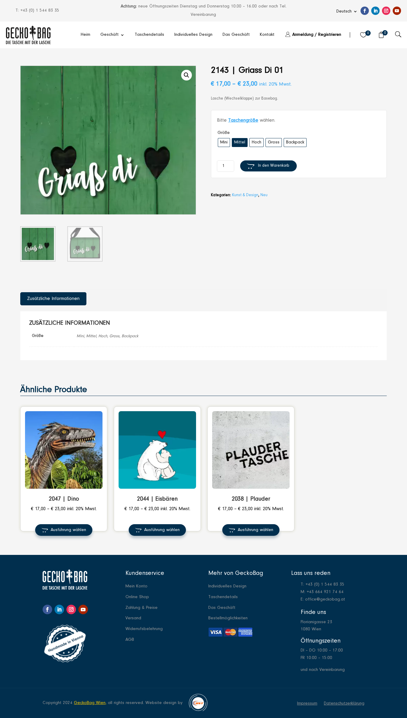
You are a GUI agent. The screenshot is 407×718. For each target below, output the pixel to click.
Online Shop (137, 597)
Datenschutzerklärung (344, 704)
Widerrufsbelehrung (144, 629)
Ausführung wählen (68, 530)
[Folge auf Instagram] (386, 11)
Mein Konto (136, 586)
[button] (186, 75)
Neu (264, 195)
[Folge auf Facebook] (365, 11)
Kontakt (267, 35)
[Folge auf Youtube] (397, 11)
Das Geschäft (236, 35)
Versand (133, 618)
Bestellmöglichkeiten (228, 618)
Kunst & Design (245, 195)
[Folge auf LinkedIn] (375, 11)
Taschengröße (243, 120)
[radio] (224, 142)
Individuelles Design (193, 35)
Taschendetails (149, 35)
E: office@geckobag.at (323, 599)
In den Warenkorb (273, 166)
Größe (224, 133)
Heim (85, 35)
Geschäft (109, 35)
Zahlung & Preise (141, 608)
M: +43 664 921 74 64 (322, 592)
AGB (129, 640)
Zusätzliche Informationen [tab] (53, 298)
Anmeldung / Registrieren (316, 35)
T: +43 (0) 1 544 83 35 (322, 584)
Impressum (307, 704)
